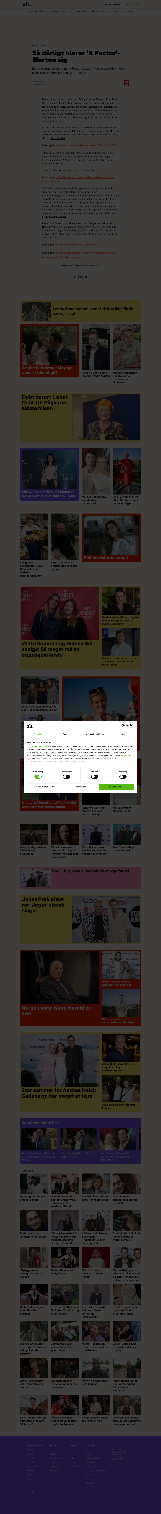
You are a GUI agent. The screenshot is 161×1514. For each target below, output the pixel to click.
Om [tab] (123, 734)
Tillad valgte (80, 787)
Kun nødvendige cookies (44, 787)
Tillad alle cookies (117, 787)
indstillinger (126, 755)
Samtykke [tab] (38, 734)
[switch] (66, 777)
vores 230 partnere (40, 746)
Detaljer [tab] (66, 734)
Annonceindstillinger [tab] (94, 734)
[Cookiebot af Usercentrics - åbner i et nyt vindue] (123, 726)
